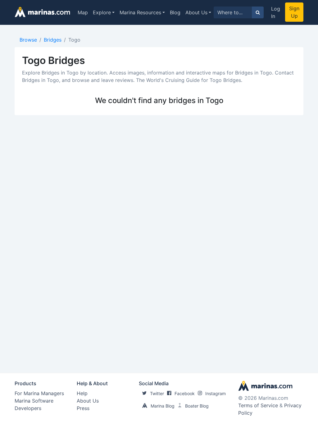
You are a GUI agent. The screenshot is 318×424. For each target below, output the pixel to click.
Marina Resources (140, 12)
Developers (28, 408)
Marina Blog (163, 405)
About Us (196, 12)
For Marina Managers (39, 393)
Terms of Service (258, 405)
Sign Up (294, 12)
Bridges (52, 40)
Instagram (215, 393)
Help (82, 393)
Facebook (185, 393)
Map (83, 12)
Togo (74, 40)
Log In (275, 12)
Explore (102, 12)
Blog (175, 12)
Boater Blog (197, 405)
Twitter (157, 393)
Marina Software (34, 401)
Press (83, 408)
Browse (28, 40)
